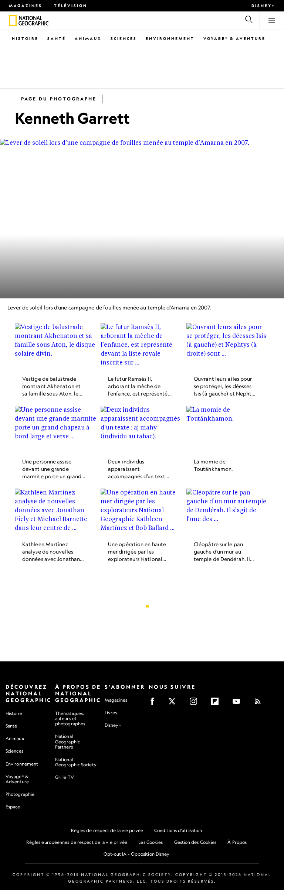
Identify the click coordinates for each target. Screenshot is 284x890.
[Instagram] (196, 704)
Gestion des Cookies (195, 842)
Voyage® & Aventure (234, 38)
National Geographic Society (76, 762)
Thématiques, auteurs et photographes (70, 718)
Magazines (25, 5)
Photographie (20, 794)
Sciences (124, 38)
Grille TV (64, 777)
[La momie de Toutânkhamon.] (227, 429)
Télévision (70, 5)
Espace (13, 806)
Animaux (88, 38)
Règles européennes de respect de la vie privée (77, 842)
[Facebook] (155, 704)
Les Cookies (150, 842)
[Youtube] (239, 704)
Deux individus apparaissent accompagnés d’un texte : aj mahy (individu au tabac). (139, 476)
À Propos (237, 842)
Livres (111, 712)
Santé (56, 38)
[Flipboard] (217, 704)
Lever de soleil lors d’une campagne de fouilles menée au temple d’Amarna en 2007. (109, 307)
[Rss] (260, 704)
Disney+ (263, 5)
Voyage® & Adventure (17, 779)
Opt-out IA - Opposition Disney (137, 854)
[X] (174, 704)
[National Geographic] (13, 20)
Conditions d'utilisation (178, 830)
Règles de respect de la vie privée (107, 830)
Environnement (170, 38)
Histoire (25, 38)
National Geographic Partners (67, 741)
